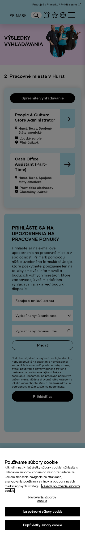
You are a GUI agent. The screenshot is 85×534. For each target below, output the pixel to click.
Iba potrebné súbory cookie (42, 511)
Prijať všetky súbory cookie (42, 525)
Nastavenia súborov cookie (42, 499)
